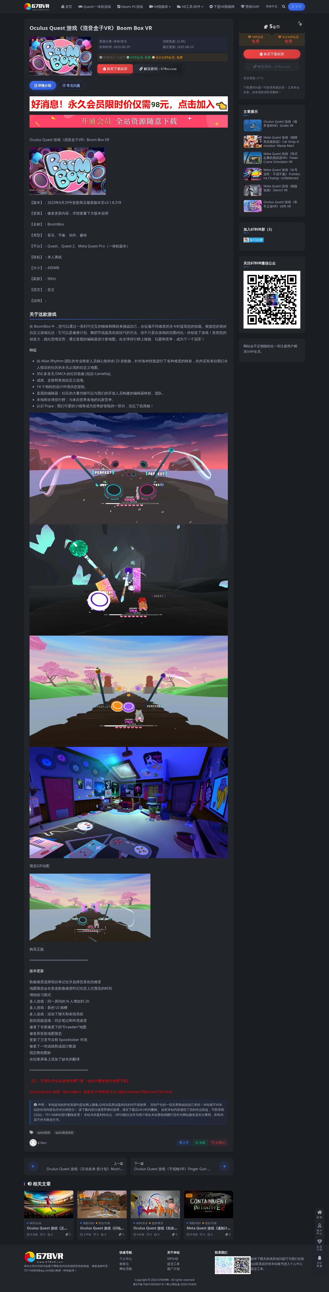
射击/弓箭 (104, 1223)
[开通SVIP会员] (129, 122)
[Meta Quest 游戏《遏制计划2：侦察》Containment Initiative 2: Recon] (208, 1204)
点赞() (220, 1142)
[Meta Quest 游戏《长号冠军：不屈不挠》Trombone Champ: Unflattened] (253, 174)
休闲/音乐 (120, 41)
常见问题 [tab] (73, 85)
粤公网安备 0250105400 (181, 1284)
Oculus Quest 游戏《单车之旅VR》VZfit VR (280, 204)
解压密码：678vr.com (160, 69)
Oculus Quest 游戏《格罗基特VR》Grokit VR (280, 123)
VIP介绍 (172, 1258)
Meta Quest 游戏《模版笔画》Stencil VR (280, 188)
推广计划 (173, 1269)
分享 (186, 1142)
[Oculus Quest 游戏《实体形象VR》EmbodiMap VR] (155, 1204)
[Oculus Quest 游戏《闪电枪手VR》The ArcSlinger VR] (102, 1204)
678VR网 (163, 1280)
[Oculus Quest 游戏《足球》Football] (48, 1204)
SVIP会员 (257, 37)
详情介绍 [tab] (44, 85)
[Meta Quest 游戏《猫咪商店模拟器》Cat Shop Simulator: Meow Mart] (253, 141)
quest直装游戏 (64, 1132)
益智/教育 (157, 1223)
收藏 (202, 1142)
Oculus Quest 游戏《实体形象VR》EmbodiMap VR (153, 1230)
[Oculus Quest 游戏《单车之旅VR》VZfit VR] (253, 206)
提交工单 (173, 1264)
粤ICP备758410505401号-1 (150, 1284)
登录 (298, 6)
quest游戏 (44, 1132)
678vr (42, 1142)
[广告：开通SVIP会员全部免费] (129, 105)
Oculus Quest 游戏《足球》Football (45, 1230)
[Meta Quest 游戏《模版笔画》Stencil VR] (253, 190)
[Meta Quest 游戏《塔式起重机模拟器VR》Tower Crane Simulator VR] (253, 158)
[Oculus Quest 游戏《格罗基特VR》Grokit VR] (253, 125)
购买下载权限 (117, 69)
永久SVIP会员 (290, 37)
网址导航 (126, 1269)
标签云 (124, 1264)
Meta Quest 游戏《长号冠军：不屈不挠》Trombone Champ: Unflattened (281, 174)
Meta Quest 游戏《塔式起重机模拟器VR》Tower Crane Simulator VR (280, 158)
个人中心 (126, 1258)
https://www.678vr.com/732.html (144, 1091)
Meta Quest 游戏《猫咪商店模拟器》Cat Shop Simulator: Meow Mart (281, 141)
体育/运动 (35, 1223)
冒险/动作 (88, 1223)
